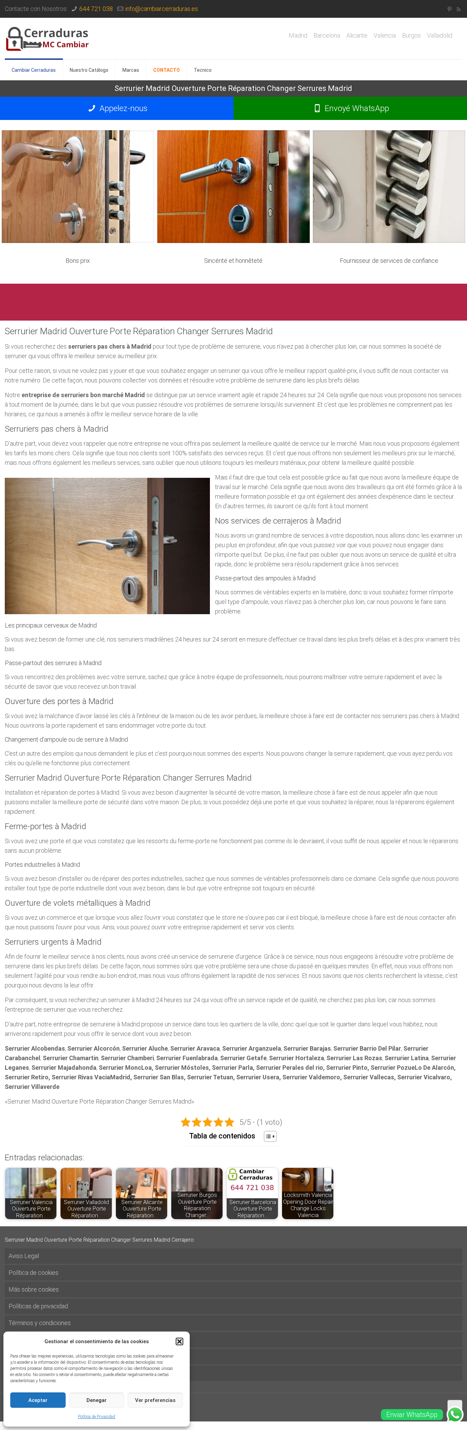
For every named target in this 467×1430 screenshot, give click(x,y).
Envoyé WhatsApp (356, 108)
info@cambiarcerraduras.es (161, 8)
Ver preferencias (155, 1400)
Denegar (96, 1400)
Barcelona (326, 35)
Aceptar (38, 1400)
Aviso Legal (24, 1255)
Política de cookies (33, 1272)
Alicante (357, 35)
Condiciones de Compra (40, 1373)
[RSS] (458, 9)
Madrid (298, 35)
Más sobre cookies (34, 1289)
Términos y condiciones (40, 1322)
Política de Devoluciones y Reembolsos (61, 1356)
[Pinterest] (449, 9)
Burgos (411, 35)
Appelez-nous (122, 108)
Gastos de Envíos (31, 1339)
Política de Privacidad (96, 1416)
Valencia (385, 35)
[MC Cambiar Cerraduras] (47, 38)
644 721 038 (96, 8)
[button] (179, 1341)
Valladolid (439, 35)
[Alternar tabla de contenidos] (267, 1136)
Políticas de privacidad (38, 1306)
